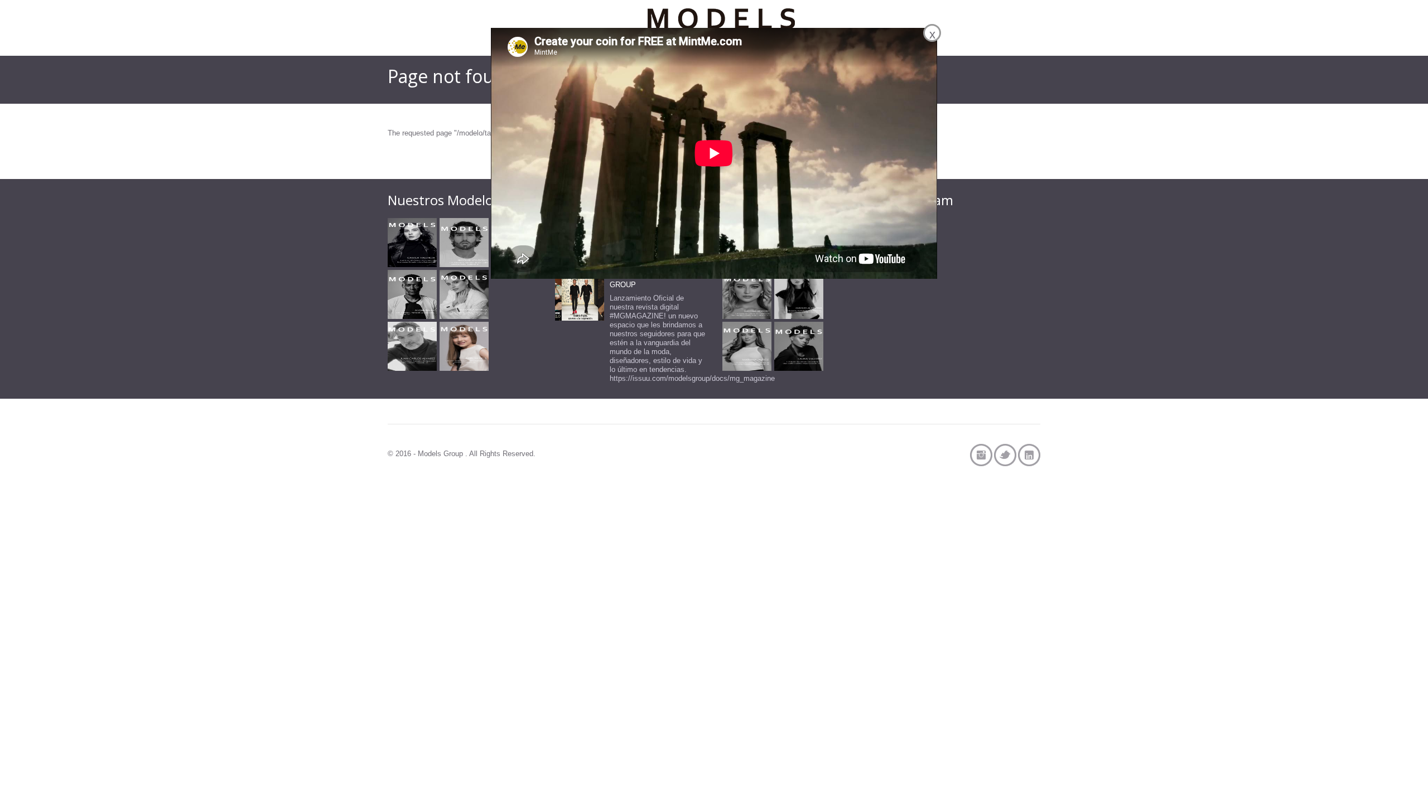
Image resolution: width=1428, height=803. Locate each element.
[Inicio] (721, 25)
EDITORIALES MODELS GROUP (650, 280)
